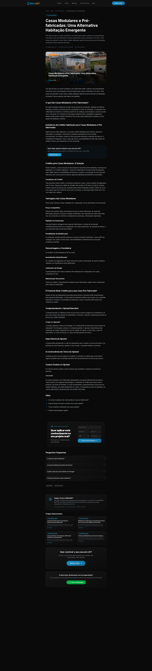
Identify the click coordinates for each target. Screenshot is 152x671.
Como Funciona (84, 3)
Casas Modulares (59, 11)
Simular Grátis (118, 3)
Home (47, 11)
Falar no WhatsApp (77, 582)
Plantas (59, 3)
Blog (93, 3)
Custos (67, 3)
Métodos (74, 3)
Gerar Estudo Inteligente (88, 440)
